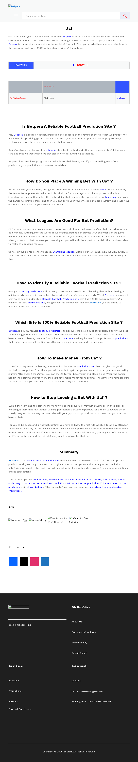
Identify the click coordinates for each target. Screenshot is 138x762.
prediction (95, 302)
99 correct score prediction (83, 483)
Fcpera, (107, 487)
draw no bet (40, 479)
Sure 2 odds (94, 479)
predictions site (36, 302)
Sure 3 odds (109, 479)
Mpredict (117, 487)
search (103, 189)
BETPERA (13, 460)
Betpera (67, 36)
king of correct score (27, 483)
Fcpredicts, (95, 487)
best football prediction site (43, 460)
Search (125, 15)
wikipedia (51, 150)
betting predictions (31, 291)
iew (122, 98)
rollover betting (34, 487)
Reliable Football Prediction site (60, 299)
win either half (78, 479)
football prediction (50, 330)
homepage (111, 197)
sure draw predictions (53, 483)
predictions (121, 338)
